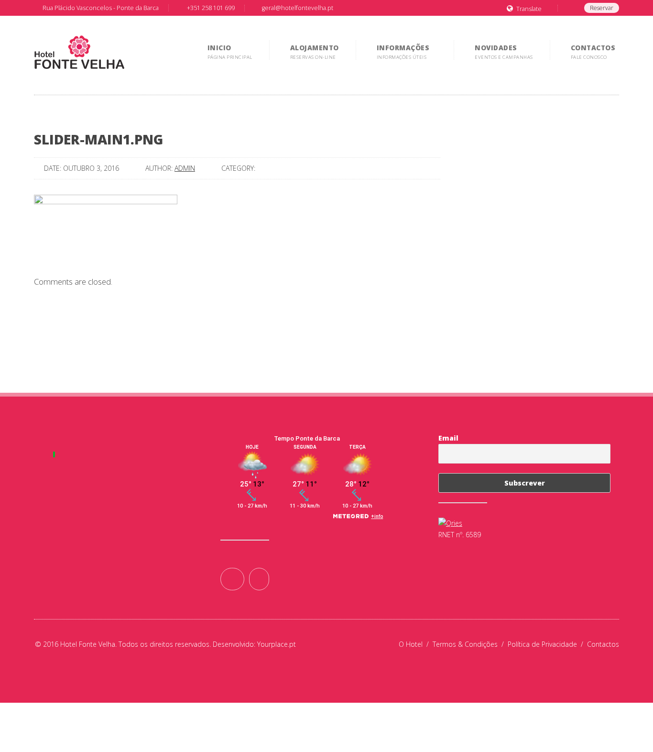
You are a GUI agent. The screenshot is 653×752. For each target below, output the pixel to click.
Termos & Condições (470, 644)
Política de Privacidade (547, 644)
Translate (529, 9)
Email (448, 437)
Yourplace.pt (276, 644)
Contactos (603, 644)
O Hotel (416, 644)
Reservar (601, 8)
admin (184, 168)
